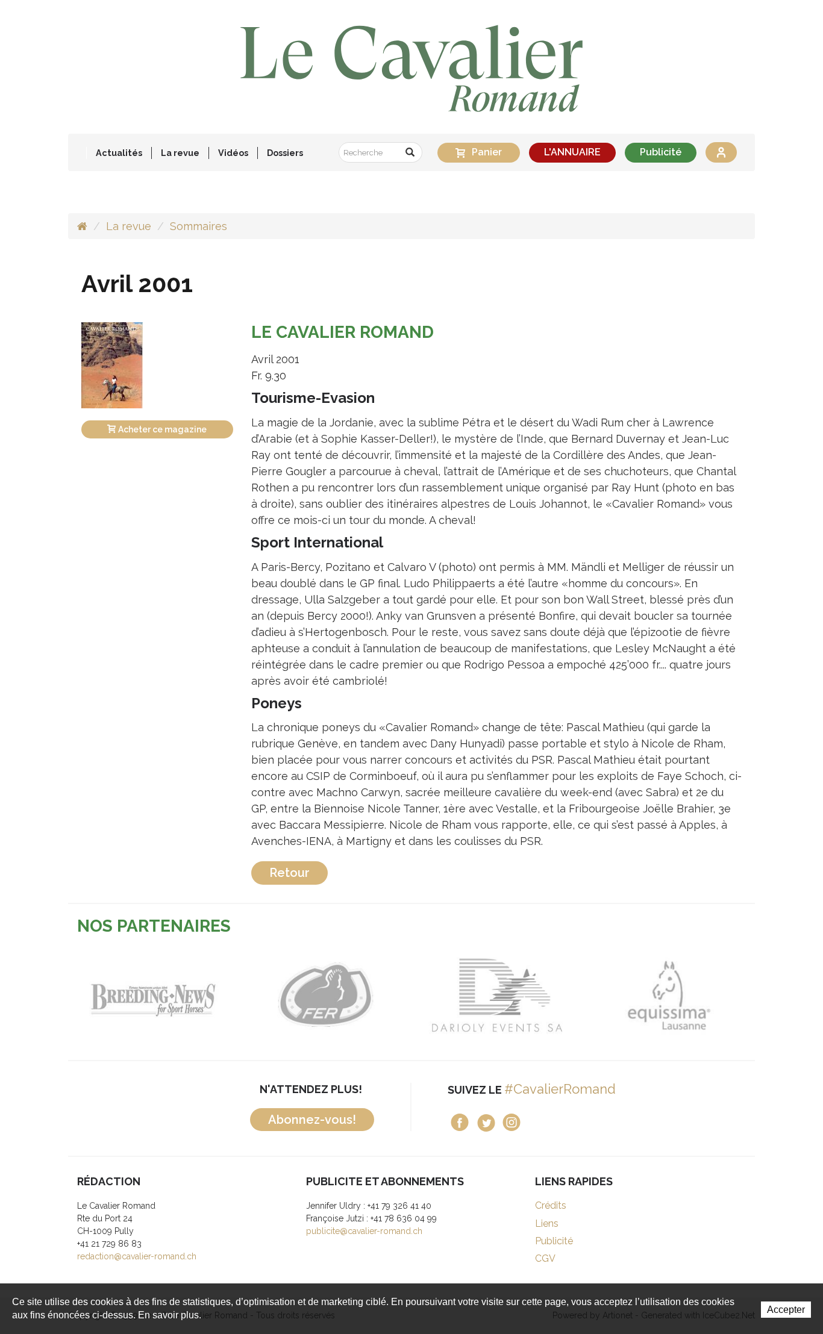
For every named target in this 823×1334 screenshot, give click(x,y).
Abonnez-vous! (312, 1119)
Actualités (119, 153)
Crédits (550, 1205)
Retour (289, 872)
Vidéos (233, 153)
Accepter (786, 1309)
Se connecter (721, 152)
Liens (547, 1223)
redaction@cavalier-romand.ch (136, 1256)
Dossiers (285, 153)
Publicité (660, 152)
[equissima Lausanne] (669, 995)
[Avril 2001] (112, 364)
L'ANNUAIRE (572, 152)
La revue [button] (180, 153)
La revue (128, 226)
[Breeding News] (154, 995)
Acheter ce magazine (162, 429)
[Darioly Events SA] (497, 995)
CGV (545, 1258)
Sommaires (198, 226)
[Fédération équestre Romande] (325, 995)
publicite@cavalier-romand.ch (364, 1231)
